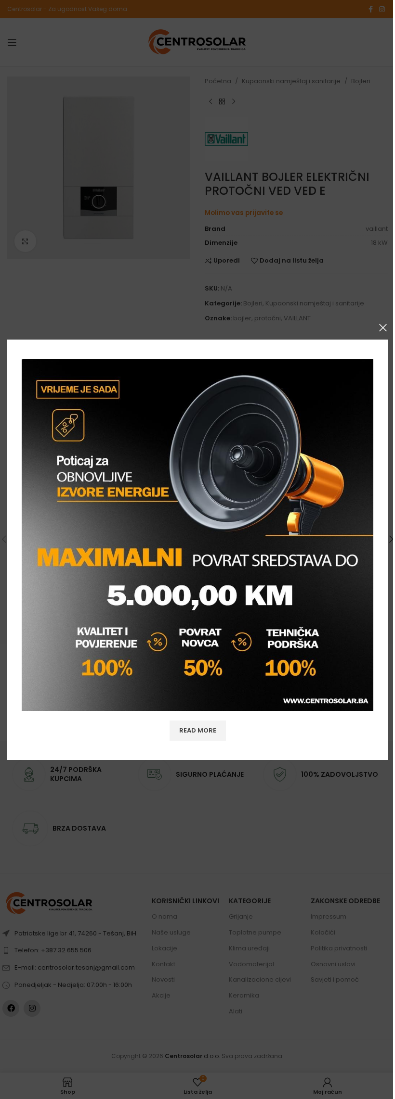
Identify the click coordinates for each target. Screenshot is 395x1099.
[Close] (383, 328)
